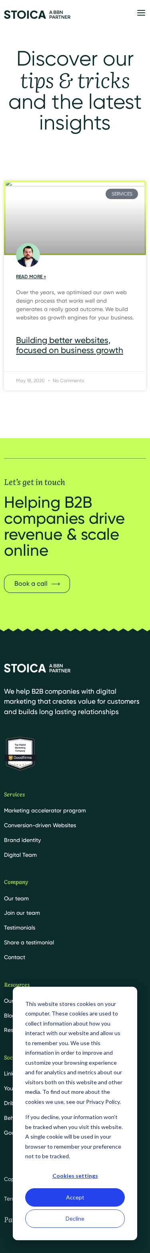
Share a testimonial (29, 942)
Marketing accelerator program (45, 810)
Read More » (31, 276)
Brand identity (22, 840)
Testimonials (19, 927)
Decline (75, 1218)
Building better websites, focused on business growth (69, 345)
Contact (14, 957)
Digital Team (20, 855)
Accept (75, 1197)
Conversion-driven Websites (40, 825)
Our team (16, 898)
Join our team (22, 913)
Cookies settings (75, 1175)
